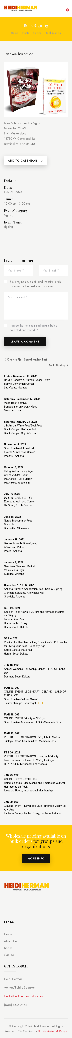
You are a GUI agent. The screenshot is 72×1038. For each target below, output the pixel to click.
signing (8, 226)
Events (25, 33)
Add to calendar (22, 160)
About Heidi (12, 941)
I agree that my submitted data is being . (33, 327)
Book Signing (57, 365)
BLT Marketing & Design (53, 1031)
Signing (37, 33)
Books (8, 948)
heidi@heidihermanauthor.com (24, 996)
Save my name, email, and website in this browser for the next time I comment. (35, 284)
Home (14, 33)
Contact (9, 954)
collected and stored (22, 330)
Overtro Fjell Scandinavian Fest (26, 359)
